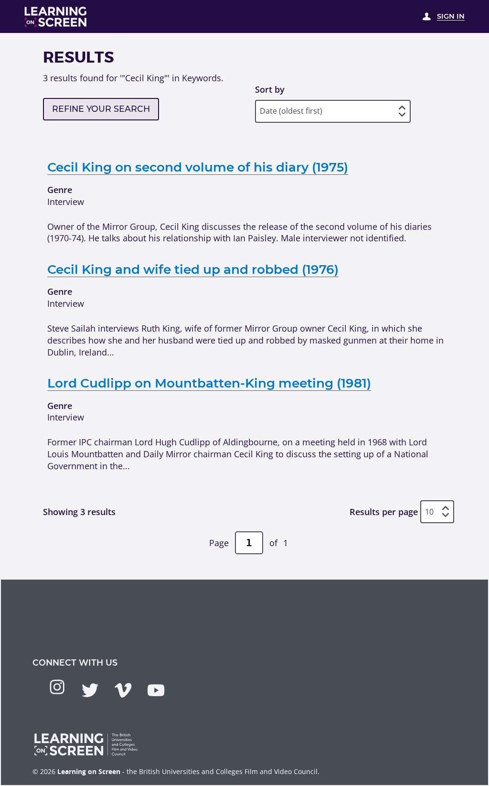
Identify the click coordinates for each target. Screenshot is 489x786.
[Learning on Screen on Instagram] (57, 686)
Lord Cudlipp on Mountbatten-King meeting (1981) (209, 383)
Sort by (270, 89)
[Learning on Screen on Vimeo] (123, 690)
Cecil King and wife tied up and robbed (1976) (193, 269)
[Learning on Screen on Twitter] (90, 690)
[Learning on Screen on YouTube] (156, 690)
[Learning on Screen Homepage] (55, 16)
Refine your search (101, 109)
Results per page (384, 511)
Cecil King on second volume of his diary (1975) (197, 167)
